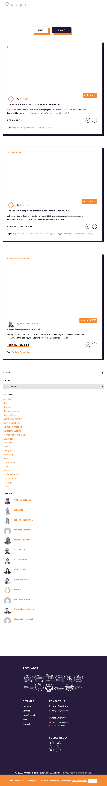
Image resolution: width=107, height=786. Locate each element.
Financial (7, 442)
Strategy (50, 127)
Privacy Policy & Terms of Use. (77, 772)
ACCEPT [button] (93, 781)
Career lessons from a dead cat (23, 329)
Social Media (41, 127)
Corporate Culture (12, 430)
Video (6, 486)
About (25, 719)
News (6, 466)
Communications (35, 233)
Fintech (7, 446)
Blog (14, 127)
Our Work (27, 706)
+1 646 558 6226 (58, 725)
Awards (7, 399)
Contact (26, 724)
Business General (19, 352)
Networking (30, 127)
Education (47, 233)
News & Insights (30, 715)
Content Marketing (12, 426)
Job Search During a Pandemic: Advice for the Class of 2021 (38, 210)
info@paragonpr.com (60, 710)
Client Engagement (12, 418)
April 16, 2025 (90, 95)
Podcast (7, 470)
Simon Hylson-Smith (30, 323)
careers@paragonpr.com (62, 722)
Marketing (21, 127)
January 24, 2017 (88, 320)
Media (6, 458)
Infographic (9, 450)
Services (26, 710)
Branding (7, 406)
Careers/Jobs (22, 233)
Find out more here (79, 780)
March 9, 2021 (89, 201)
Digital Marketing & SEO (15, 434)
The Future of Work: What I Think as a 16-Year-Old (33, 104)
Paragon (24, 98)
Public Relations (78, 233)
